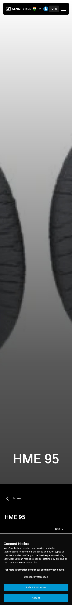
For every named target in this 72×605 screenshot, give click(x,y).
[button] (34, 9)
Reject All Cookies (36, 587)
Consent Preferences (36, 577)
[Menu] (63, 9)
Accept (36, 598)
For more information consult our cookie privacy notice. (34, 570)
